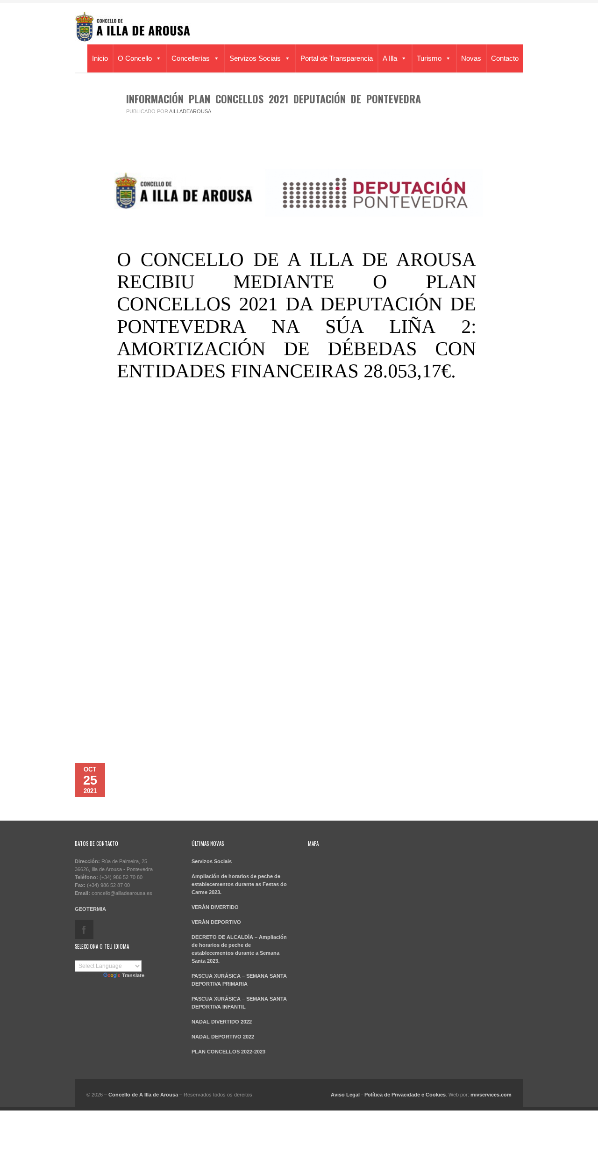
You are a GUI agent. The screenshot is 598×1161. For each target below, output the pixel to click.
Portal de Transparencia (336, 58)
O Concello (135, 58)
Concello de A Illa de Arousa (143, 1094)
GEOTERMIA (90, 909)
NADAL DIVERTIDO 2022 (222, 1021)
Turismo (429, 58)
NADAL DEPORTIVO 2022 (223, 1036)
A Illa (390, 58)
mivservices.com (491, 1094)
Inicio (100, 58)
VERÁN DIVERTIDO (215, 907)
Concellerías (190, 58)
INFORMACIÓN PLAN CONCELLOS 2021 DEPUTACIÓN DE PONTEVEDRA (273, 98)
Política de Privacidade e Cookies (405, 1094)
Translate (133, 975)
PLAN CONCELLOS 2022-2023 (228, 1051)
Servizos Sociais (255, 58)
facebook (84, 929)
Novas (471, 58)
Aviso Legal (345, 1094)
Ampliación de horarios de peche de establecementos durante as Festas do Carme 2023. (239, 884)
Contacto (505, 58)
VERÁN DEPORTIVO (216, 922)
